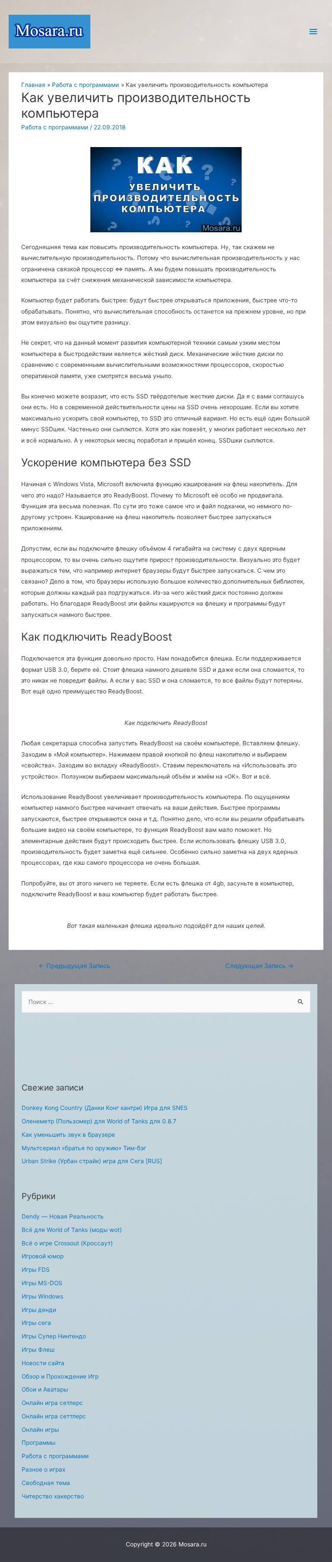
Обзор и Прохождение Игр (60, 1376)
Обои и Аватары (45, 1389)
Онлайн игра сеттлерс (54, 1416)
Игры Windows (42, 1296)
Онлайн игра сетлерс (52, 1402)
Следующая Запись (259, 966)
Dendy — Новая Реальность (63, 1216)
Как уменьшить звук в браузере (68, 1134)
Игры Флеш (38, 1349)
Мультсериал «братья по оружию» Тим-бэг (84, 1148)
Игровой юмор (43, 1256)
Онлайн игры (40, 1429)
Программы (38, 1442)
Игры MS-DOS (42, 1283)
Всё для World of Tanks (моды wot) (72, 1229)
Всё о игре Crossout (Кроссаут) (67, 1243)
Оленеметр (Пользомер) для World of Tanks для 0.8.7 (99, 1121)
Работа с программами (54, 127)
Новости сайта (43, 1363)
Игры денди (39, 1309)
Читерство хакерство (53, 1496)
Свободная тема (46, 1482)
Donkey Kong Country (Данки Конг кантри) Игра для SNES (105, 1107)
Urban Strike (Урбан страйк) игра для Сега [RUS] (92, 1161)
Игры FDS (36, 1269)
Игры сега (36, 1322)
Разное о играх (43, 1469)
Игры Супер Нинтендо (54, 1336)
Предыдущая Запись (74, 966)
